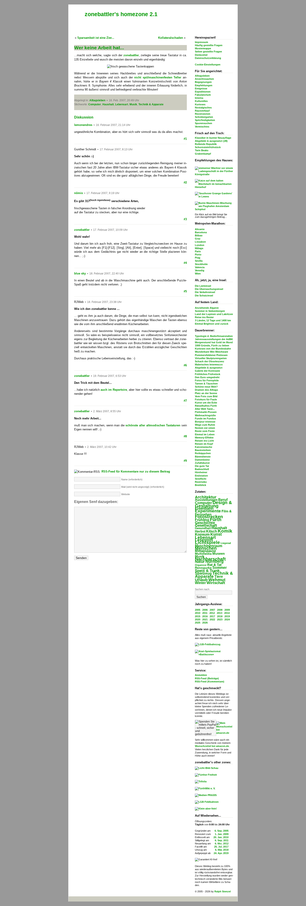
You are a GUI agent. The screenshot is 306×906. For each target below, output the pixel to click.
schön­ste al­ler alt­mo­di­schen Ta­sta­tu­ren (152, 425)
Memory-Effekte (204, 437)
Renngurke (203, 567)
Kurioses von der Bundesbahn (213, 348)
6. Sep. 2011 (221, 840)
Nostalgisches (203, 107)
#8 (185, 436)
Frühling (202, 520)
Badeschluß (202, 469)
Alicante (200, 229)
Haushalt (219, 528)
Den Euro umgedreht (207, 377)
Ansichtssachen (204, 79)
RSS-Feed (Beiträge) (207, 678)
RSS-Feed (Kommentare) (209, 681)
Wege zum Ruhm (205, 424)
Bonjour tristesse (205, 421)
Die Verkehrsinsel (205, 292)
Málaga (199, 248)
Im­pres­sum (201, 42)
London (199, 245)
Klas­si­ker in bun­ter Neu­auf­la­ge (213, 137)
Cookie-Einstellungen (207, 64)
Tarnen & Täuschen (206, 383)
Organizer (201, 565)
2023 (219, 619)
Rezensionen (202, 113)
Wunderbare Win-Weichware (211, 351)
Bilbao (199, 235)
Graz (197, 238)
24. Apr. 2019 (221, 853)
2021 (205, 619)
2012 (212, 613)
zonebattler (82, 229)
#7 (185, 400)
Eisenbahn (204, 508)
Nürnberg (214, 561)
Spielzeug (203, 573)
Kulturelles (201, 101)
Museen (218, 553)
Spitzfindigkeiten (205, 120)
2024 (227, 619)
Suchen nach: (202, 589)
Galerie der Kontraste (207, 370)
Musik (133, 104)
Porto (198, 254)
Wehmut (216, 579)
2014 (227, 613)
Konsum (202, 534)
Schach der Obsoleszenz (209, 361)
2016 (205, 616)
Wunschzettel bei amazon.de (212, 746)
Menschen (206, 548)
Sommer (219, 567)
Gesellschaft (206, 525)
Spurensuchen (203, 123)
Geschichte (205, 523)
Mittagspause (205, 551)
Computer (203, 503)
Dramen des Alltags (206, 389)
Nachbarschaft (210, 559)
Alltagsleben (202, 75)
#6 (185, 365)
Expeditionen (203, 91)
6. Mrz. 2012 (221, 843)
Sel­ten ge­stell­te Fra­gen (208, 51)
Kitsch (211, 531)
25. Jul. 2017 (221, 846)
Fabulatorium (203, 94)
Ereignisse (201, 88)
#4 (185, 263)
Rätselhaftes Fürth (206, 405)
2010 (197, 613)
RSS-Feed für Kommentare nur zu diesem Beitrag (135, 471)
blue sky (80, 273)
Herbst (200, 531)
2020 (197, 619)
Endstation (201, 475)
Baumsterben (203, 450)
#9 (185, 460)
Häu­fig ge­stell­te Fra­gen (208, 45)
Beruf (223, 500)
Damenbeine (202, 459)
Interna (199, 98)
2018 (219, 616)
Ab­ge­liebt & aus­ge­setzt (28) (211, 141)
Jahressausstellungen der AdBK (214, 339)
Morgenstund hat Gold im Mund (214, 342)
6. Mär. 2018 (221, 849)
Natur (200, 561)
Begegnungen (203, 82)
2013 (219, 613)
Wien (198, 273)
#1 (185, 138)
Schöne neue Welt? (206, 386)
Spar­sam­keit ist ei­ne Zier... (95, 37)
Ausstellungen (206, 500)
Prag (197, 257)
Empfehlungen (203, 85)
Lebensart (205, 537)
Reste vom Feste (205, 431)
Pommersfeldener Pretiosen (211, 355)
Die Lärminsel (203, 286)
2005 (197, 609)
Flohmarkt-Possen (206, 412)
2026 (205, 622)
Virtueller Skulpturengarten (211, 358)
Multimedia (203, 553)
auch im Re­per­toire (114, 389)
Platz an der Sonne (206, 393)
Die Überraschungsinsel (209, 289)
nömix (78, 193)
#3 (185, 219)
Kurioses (200, 104)
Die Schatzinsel (204, 295)
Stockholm (201, 264)
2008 (219, 609)
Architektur (205, 497)
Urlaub (201, 580)
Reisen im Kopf (204, 443)
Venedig (199, 270)
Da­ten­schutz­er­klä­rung (208, 58)
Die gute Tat (202, 466)
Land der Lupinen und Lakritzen (214, 314)
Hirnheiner (201, 472)
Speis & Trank (207, 571)
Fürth (215, 519)
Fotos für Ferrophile (207, 380)
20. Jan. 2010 (220, 837)
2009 (227, 609)
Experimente (208, 511)
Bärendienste (203, 456)
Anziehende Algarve (207, 307)
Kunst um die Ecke (206, 402)
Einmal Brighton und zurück (211, 323)
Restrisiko (201, 482)
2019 (227, 616)
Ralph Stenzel (222, 891)
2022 (212, 619)
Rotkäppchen (203, 453)
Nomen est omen (205, 428)
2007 (212, 609)
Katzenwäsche (203, 447)
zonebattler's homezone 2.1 (121, 14)
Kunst (216, 534)
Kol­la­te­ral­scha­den (170, 37)
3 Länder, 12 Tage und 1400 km (213, 320)
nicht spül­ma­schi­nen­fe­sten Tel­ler (157, 77)
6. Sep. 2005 (221, 830)
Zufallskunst (202, 463)
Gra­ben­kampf (203, 153)
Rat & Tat (214, 565)
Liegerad (226, 543)
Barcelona (201, 232)
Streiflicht (200, 478)
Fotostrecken (209, 516)
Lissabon (200, 241)
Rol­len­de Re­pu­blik (206, 144)
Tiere (218, 576)
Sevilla (199, 260)
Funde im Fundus (205, 418)
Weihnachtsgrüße (205, 415)
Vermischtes (202, 126)
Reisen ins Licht (204, 440)
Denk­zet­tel (201, 55)
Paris (198, 251)
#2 (185, 182)
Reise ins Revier (204, 317)
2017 (212, 616)
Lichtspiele (207, 542)
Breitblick (200, 485)
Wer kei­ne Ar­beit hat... (99, 47)
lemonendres (83, 125)
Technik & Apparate (214, 575)
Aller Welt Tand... (205, 409)
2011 (204, 613)
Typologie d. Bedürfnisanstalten (214, 336)
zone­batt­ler (131, 55)
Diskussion (83, 117)
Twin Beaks (201, 150)
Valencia (200, 267)
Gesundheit (203, 528)
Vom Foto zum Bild (206, 396)
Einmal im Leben (205, 434)
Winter (200, 583)
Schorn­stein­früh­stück (208, 147)
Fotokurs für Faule (206, 399)
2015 (197, 616)
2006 (205, 609)
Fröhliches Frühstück (207, 374)
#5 (185, 291)
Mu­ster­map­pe (203, 48)
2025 (197, 622)
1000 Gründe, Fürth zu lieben (212, 345)
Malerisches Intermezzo (209, 364)
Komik (225, 530)
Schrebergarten (204, 117)
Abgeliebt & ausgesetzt (208, 367)
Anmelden (201, 675)
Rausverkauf (202, 110)
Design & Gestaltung (213, 504)
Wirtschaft (216, 583)
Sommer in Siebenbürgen (210, 311)
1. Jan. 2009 (221, 834)
